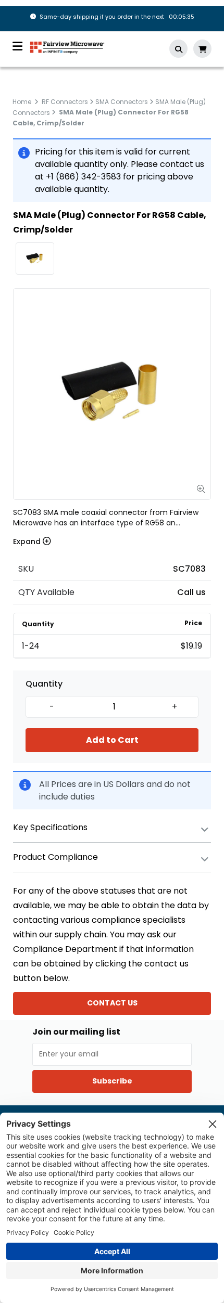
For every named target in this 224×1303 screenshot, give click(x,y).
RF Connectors (65, 101)
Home (22, 101)
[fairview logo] (67, 47)
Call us (191, 592)
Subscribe (112, 1081)
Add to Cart (112, 740)
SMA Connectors (121, 101)
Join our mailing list (76, 1032)
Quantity (44, 684)
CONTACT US (112, 1003)
